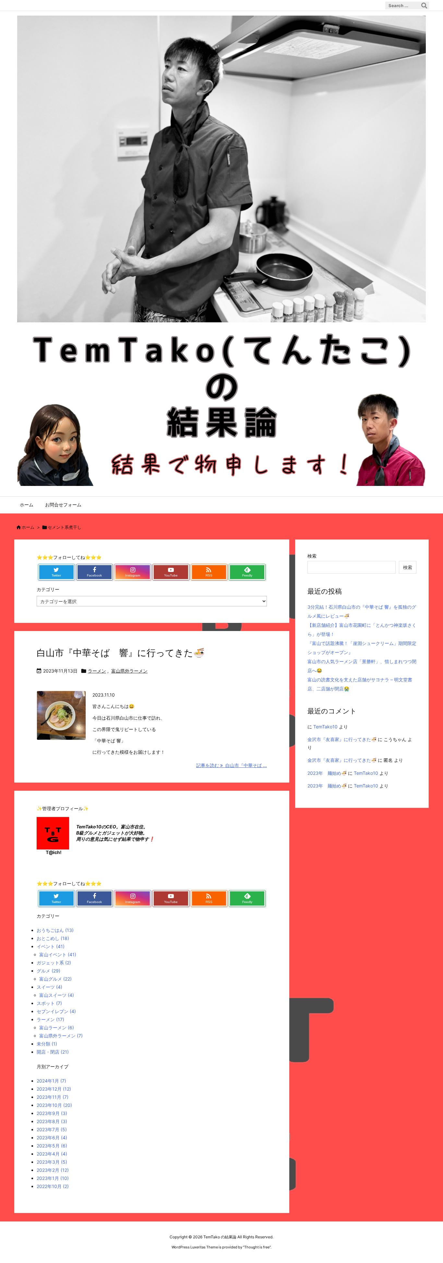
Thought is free (256, 1247)
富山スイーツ (56, 995)
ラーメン (97, 671)
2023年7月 (52, 1129)
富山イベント (57, 954)
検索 (312, 556)
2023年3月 (52, 1162)
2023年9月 (52, 1113)
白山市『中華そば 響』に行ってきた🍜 (121, 652)
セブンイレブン (56, 1011)
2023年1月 (53, 1178)
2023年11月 (52, 1097)
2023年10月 (54, 1105)
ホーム (28, 527)
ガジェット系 (54, 962)
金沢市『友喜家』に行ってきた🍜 (342, 739)
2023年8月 (52, 1121)
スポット (49, 1003)
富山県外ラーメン (129, 671)
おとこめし (53, 938)
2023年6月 (52, 1137)
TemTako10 (325, 726)
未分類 (47, 1043)
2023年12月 (54, 1089)
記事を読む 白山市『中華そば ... (231, 765)
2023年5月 (52, 1145)
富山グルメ (55, 979)
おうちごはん (55, 930)
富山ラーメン (56, 1027)
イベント (51, 946)
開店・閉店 (53, 1052)
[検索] (424, 5)
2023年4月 (52, 1154)
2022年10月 (53, 1186)
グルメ (48, 970)
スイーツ (49, 987)
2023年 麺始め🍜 (327, 773)
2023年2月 (53, 1170)
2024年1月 (51, 1080)
